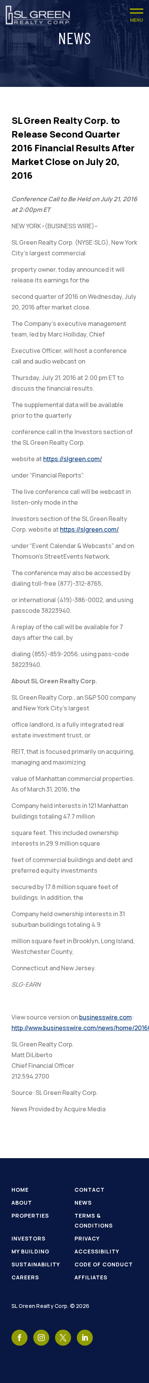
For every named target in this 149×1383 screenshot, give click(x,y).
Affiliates (90, 1277)
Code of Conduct (103, 1264)
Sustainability (35, 1264)
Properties (30, 1215)
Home (20, 1189)
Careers (25, 1277)
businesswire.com (105, 1017)
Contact (89, 1189)
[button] (136, 15)
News (83, 1202)
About (21, 1202)
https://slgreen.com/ (72, 459)
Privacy (87, 1238)
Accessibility (96, 1251)
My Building (30, 1251)
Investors (28, 1238)
